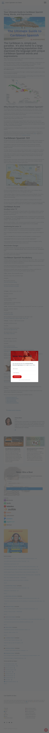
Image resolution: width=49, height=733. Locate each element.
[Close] (36, 352)
